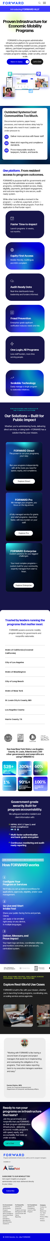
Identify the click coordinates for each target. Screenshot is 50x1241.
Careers (42, 1214)
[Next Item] (44, 1016)
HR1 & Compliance (8, 1213)
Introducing (25, 9)
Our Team (43, 1213)
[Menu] (44, 3)
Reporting (18, 1217)
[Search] (39, 2)
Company (43, 1205)
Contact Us (43, 1207)
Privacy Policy (44, 1216)
